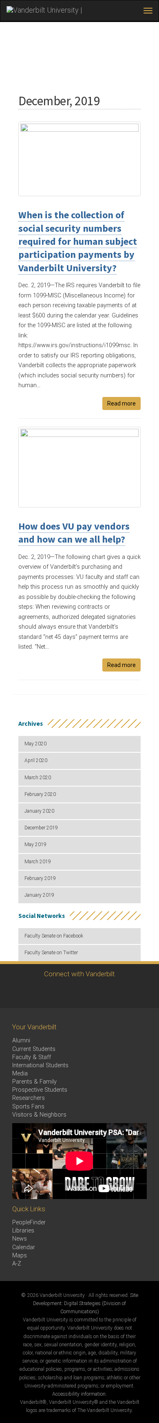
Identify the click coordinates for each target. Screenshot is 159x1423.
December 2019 (41, 828)
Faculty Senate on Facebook (53, 936)
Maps (19, 1255)
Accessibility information (79, 1394)
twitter (55, 993)
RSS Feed (100, 993)
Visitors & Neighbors (39, 1114)
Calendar (23, 1247)
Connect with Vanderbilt (79, 974)
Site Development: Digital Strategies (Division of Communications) (85, 1303)
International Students (40, 1065)
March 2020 (37, 777)
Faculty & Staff (31, 1057)
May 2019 (35, 844)
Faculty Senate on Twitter (51, 952)
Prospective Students (39, 1089)
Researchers (28, 1098)
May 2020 (35, 744)
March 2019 (37, 861)
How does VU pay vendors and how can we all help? (74, 532)
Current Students (33, 1049)
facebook (77, 993)
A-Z (16, 1263)
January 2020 (39, 811)
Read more (121, 403)
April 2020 (35, 760)
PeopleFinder (29, 1222)
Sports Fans (28, 1106)
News (19, 1238)
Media (20, 1073)
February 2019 (40, 878)
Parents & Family (34, 1081)
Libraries (23, 1230)
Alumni (21, 1040)
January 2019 (39, 895)
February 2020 (40, 794)
